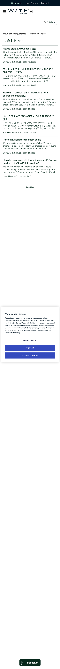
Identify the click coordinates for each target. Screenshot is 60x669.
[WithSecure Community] (18, 11)
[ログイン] (31, 11)
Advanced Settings (30, 340)
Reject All (30, 348)
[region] (29, 334)
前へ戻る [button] (30, 187)
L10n (5, 176)
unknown (7, 62)
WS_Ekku (7, 133)
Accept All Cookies (30, 355)
